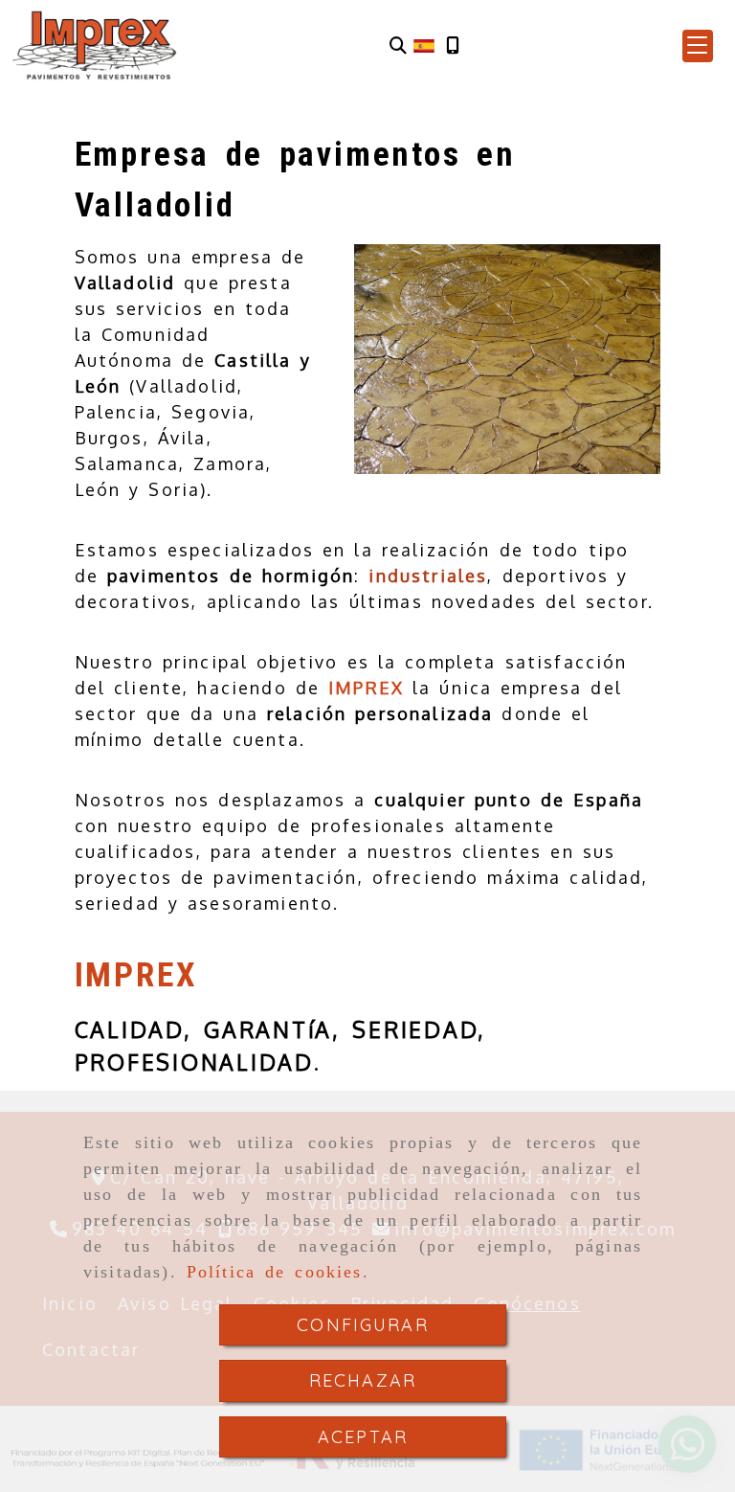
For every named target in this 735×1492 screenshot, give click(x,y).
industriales (427, 575)
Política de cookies (275, 1271)
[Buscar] (398, 45)
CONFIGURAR (363, 1325)
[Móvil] (452, 45)
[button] (697, 46)
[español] (423, 44)
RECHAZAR (362, 1380)
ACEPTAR (363, 1437)
